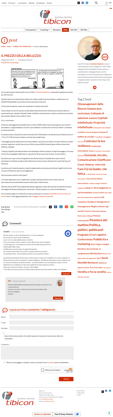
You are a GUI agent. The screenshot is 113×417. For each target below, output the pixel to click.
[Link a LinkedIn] (87, 3)
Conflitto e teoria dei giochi (88, 132)
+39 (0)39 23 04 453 (47, 399)
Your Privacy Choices (64, 414)
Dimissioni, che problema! (102, 151)
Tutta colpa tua (107, 267)
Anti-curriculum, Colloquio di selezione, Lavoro (91, 113)
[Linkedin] (61, 206)
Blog (65, 30)
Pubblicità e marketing (22, 46)
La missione (22, 3)
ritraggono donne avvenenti (42, 196)
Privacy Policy (81, 391)
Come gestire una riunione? (102, 128)
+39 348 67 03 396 (48, 401)
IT (106, 3)
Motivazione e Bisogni (85, 216)
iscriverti (50, 362)
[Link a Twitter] (79, 3)
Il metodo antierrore (43, 92)
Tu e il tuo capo (96, 267)
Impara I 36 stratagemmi (96, 188)
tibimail (31, 3)
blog (9, 46)
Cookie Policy (81, 393)
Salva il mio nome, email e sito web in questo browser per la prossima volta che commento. (33, 337)
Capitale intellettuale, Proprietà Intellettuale (93, 122)
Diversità (81, 155)
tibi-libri (74, 30)
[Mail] (66, 206)
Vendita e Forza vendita (92, 271)
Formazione (31, 30)
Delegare (92, 151)
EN (110, 3)
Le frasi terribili (98, 193)
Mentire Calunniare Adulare (95, 211)
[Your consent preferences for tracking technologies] (109, 413)
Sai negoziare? (91, 258)
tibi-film (83, 30)
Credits (79, 395)
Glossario (57, 30)
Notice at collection (42, 414)
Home (4, 3)
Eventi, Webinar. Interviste (91, 164)
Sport (99, 258)
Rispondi (66, 274)
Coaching (44, 30)
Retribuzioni (96, 253)
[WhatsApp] (71, 206)
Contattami (40, 3)
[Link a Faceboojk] (83, 3)
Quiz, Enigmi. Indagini (100, 244)
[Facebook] (55, 206)
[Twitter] (50, 207)
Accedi (49, 3)
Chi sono (11, 3)
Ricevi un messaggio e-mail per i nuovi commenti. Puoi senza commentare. (37, 362)
